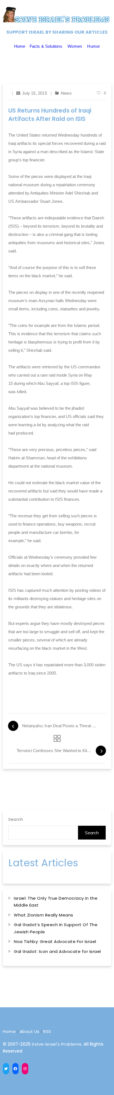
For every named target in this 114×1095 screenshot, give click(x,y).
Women (75, 46)
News (66, 93)
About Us (30, 1031)
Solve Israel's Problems (57, 1044)
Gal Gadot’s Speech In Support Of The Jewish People (55, 928)
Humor (93, 46)
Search (15, 819)
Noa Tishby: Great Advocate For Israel (55, 941)
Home (19, 46)
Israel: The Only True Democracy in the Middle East (55, 901)
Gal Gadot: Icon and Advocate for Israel (57, 951)
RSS (47, 1031)
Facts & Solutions (46, 46)
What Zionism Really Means (43, 915)
